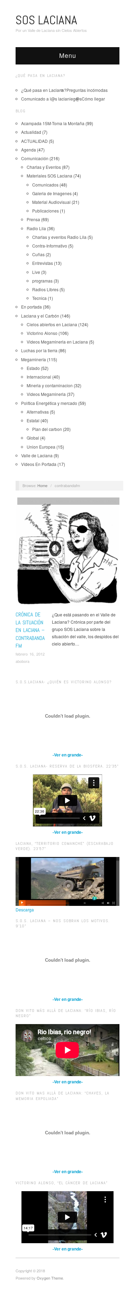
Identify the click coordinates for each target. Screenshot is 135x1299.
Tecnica (39, 298)
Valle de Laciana (37, 455)
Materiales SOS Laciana (49, 176)
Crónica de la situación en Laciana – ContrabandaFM (30, 630)
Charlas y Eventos (44, 167)
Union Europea (41, 447)
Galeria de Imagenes (52, 193)
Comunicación (34, 158)
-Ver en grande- (68, 755)
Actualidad (31, 132)
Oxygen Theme (50, 1278)
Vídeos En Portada (38, 464)
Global (33, 438)
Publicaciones (45, 211)
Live (36, 272)
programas (42, 281)
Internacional (39, 377)
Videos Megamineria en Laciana (57, 342)
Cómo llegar (93, 99)
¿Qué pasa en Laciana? (43, 90)
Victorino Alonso (42, 333)
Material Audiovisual (51, 202)
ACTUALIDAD (34, 141)
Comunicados (45, 185)
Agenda (28, 150)
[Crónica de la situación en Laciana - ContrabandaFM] (67, 553)
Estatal (33, 420)
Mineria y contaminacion (50, 385)
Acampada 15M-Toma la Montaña (52, 123)
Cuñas (38, 254)
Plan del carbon (47, 429)
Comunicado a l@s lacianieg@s (51, 99)
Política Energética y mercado (49, 403)
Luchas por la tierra (39, 350)
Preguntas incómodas (87, 90)
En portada (31, 307)
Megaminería (33, 359)
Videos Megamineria (46, 394)
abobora (22, 661)
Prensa (33, 219)
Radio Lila (36, 228)
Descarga (25, 909)
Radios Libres (45, 289)
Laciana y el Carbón (40, 316)
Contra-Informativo (49, 246)
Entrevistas (42, 263)
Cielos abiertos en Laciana (52, 324)
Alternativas (38, 412)
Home (42, 485)
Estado (33, 368)
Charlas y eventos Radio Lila (59, 237)
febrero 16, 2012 (30, 654)
